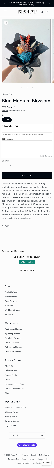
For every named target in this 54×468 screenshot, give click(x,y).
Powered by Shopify (29, 455)
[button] (5, 12)
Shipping (5, 110)
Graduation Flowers (13, 352)
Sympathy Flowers (12, 333)
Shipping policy (42, 459)
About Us (9, 366)
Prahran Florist (11, 375)
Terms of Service (12, 421)
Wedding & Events (12, 310)
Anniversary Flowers (13, 329)
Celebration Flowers (13, 347)
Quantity (5, 161)
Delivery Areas (11, 370)
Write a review (27, 262)
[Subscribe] (42, 436)
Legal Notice (10, 425)
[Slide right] (32, 87)
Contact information (22, 463)
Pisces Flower (16, 455)
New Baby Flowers (12, 338)
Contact (8, 379)
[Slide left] (21, 87)
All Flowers (9, 315)
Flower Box (9, 306)
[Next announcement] (49, 3)
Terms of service (28, 459)
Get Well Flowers (12, 342)
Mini (7, 120)
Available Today (11, 292)
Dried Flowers (11, 301)
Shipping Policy (11, 412)
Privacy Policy (11, 416)
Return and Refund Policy (15, 407)
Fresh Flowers (11, 297)
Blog (7, 393)
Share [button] (7, 226)
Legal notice (37, 463)
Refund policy (44, 455)
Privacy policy (13, 459)
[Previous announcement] (5, 3)
